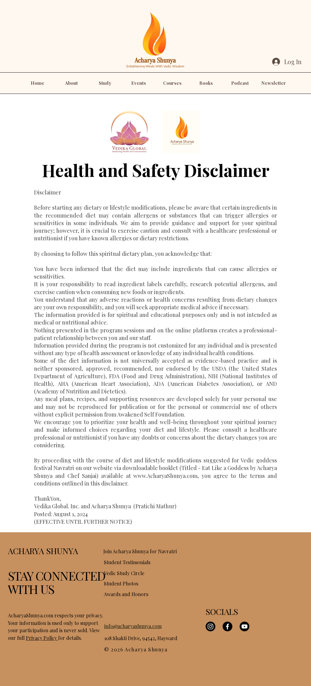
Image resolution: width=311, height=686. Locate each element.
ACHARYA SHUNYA (43, 550)
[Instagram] (210, 626)
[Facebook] (227, 626)
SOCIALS (222, 611)
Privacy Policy (42, 638)
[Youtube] (244, 626)
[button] (71, 83)
